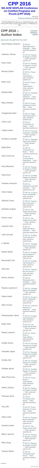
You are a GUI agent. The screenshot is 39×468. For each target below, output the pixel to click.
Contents (33, 31)
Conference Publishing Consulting (28, 18)
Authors (35, 34)
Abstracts (33, 33)
